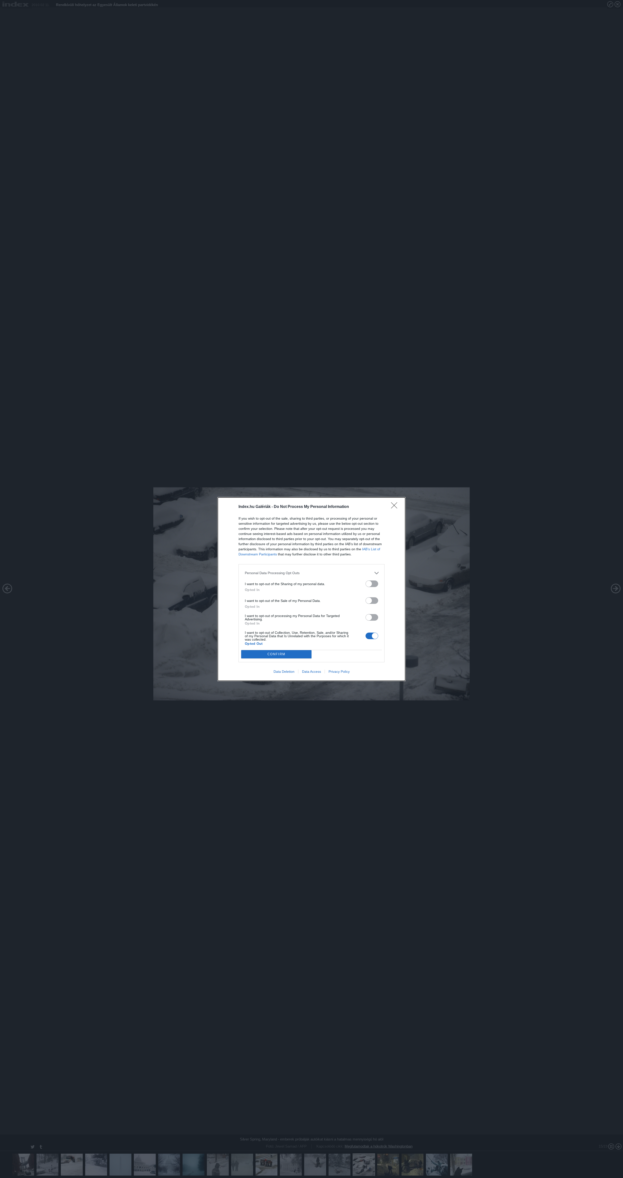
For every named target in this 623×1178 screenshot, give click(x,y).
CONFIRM (276, 654)
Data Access (311, 671)
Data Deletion (284, 671)
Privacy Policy (339, 671)
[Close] (395, 507)
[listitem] (311, 573)
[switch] (372, 583)
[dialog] (311, 589)
